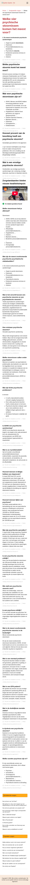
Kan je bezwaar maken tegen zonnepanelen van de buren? (14, 811)
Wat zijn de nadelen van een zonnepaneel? (13, 863)
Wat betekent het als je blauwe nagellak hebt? (14, 858)
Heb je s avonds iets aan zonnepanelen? (13, 850)
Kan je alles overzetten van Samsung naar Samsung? (13, 826)
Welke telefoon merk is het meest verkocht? (14, 842)
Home (4, 10)
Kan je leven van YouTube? (9, 801)
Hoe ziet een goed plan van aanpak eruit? (13, 808)
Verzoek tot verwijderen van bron (12, 59)
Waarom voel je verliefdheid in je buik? (12, 829)
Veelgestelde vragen (15, 10)
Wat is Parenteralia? (7, 820)
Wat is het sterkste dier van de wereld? (12, 845)
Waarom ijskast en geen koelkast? (11, 861)
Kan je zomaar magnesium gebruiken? (12, 847)
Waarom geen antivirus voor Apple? (11, 817)
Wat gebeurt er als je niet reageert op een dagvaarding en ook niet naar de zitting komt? (14, 804)
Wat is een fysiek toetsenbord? (10, 853)
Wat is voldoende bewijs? (9, 814)
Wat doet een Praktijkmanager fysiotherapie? (14, 855)
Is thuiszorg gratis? (7, 822)
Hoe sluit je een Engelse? (9, 866)
